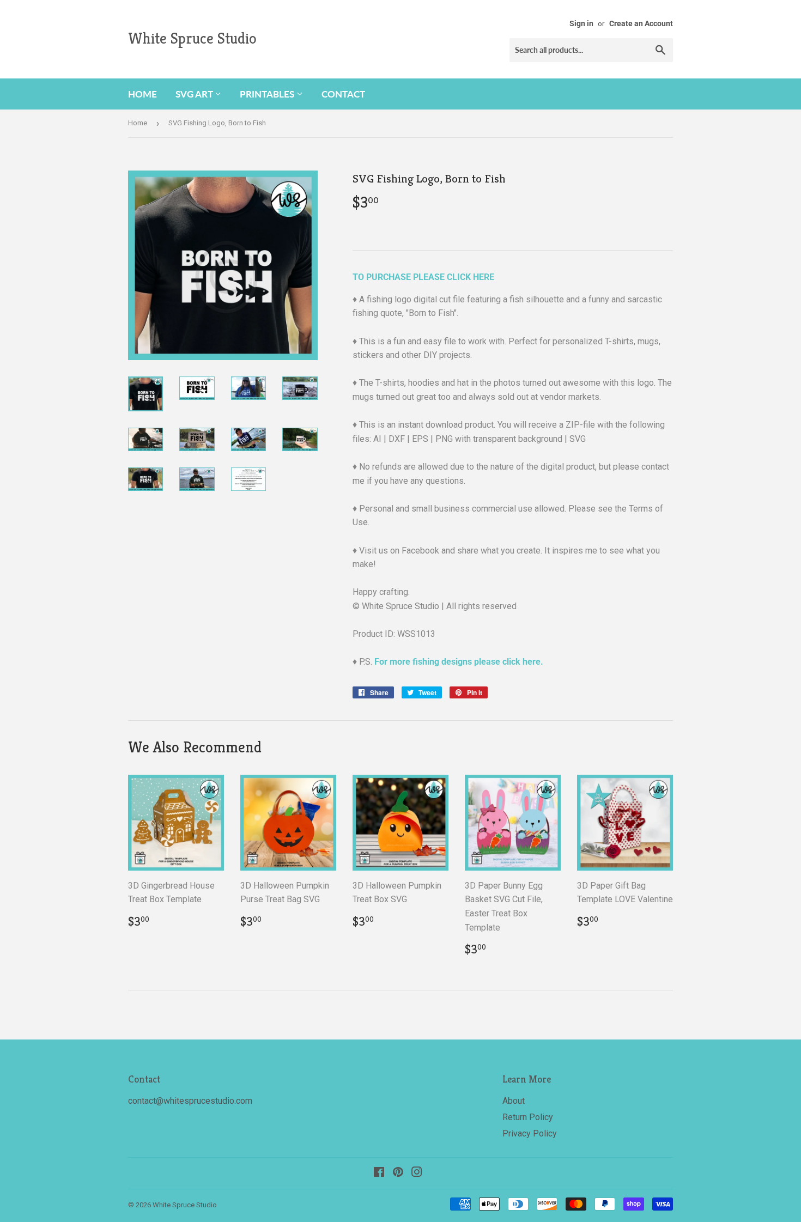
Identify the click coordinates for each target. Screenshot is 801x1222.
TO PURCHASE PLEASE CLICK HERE (423, 277)
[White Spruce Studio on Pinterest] (398, 1173)
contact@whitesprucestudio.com (190, 1101)
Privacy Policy (529, 1133)
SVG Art (195, 94)
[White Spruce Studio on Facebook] (379, 1173)
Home (142, 94)
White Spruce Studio (192, 38)
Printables (268, 94)
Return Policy (527, 1117)
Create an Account (641, 23)
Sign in (581, 23)
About (513, 1101)
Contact (343, 94)
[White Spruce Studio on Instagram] (416, 1173)
